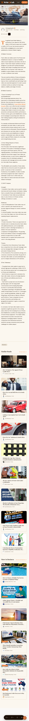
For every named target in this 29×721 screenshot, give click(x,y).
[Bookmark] (17, 717)
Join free (25, 2)
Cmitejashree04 (10, 28)
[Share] (21, 717)
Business (6, 5)
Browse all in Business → (21, 559)
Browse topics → (23, 351)
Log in (18, 2)
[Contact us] (25, 718)
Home (2, 5)
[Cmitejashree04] (3, 29)
